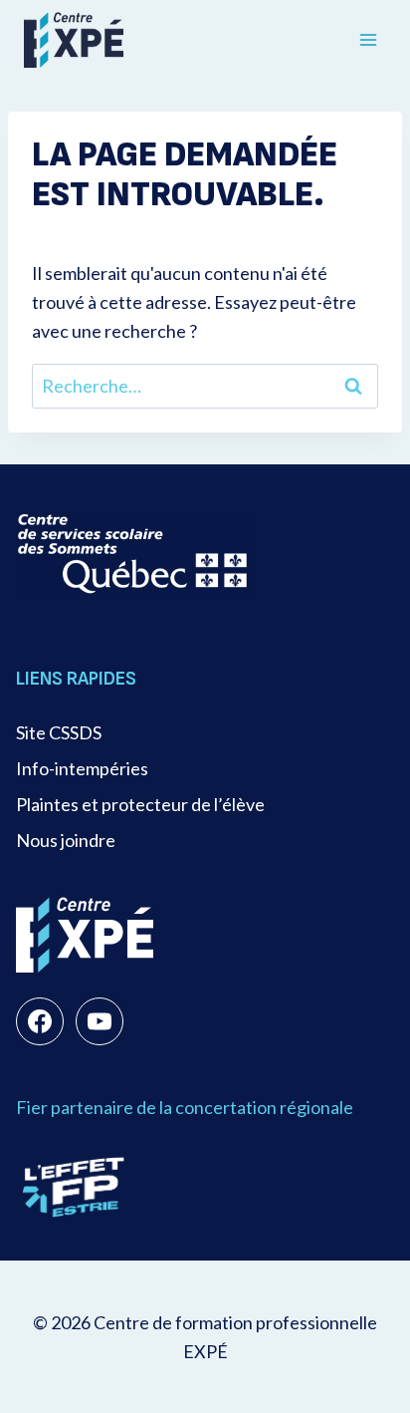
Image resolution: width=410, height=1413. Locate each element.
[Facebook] (40, 1021)
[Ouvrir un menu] (367, 39)
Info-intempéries (82, 768)
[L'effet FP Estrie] (73, 1187)
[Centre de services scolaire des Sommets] (133, 553)
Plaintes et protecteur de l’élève (140, 804)
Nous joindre (65, 840)
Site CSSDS (59, 732)
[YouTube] (99, 1021)
